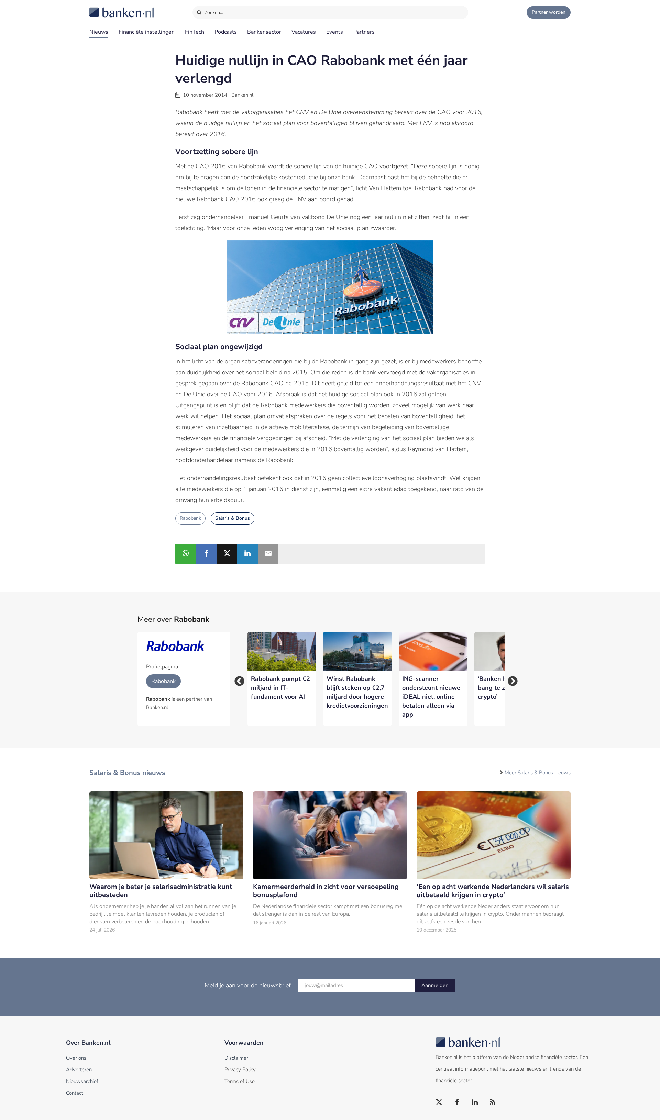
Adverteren (79, 1069)
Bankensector (264, 32)
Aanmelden (435, 985)
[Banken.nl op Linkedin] (475, 1102)
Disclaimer (236, 1057)
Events (334, 32)
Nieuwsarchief (82, 1081)
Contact (74, 1092)
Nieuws (98, 32)
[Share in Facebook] (206, 554)
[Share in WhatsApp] (185, 554)
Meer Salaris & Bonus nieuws (538, 772)
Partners (364, 32)
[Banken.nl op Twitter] (439, 1102)
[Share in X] (227, 554)
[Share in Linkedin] (247, 554)
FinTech (194, 32)
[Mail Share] (268, 554)
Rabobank (190, 518)
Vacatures (304, 32)
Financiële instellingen (147, 32)
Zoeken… (213, 12)
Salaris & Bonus (232, 518)
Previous (237, 679)
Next (510, 679)
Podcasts (225, 32)
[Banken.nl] (105, 8)
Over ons (76, 1057)
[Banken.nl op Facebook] (457, 1102)
